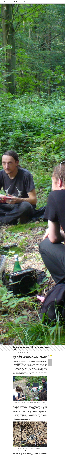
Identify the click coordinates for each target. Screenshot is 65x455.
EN (49, 355)
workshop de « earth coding (28, 372)
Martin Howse (20, 362)
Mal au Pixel (43, 372)
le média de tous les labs (17, 1)
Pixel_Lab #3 (19, 372)
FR (51, 355)
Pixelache (15, 373)
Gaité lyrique (21, 373)
